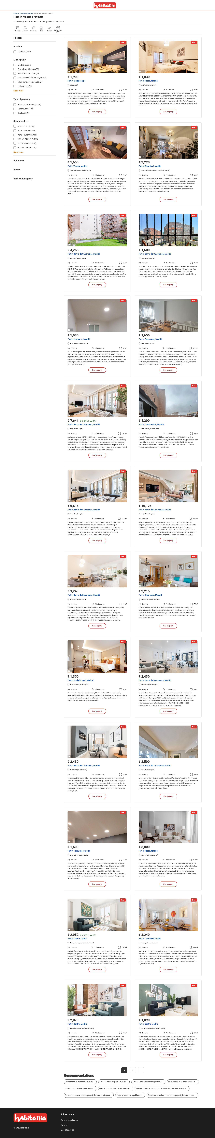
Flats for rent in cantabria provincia (79, 1088)
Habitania (16, 13)
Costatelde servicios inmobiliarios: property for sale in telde (171, 1095)
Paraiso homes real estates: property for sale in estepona (87, 1095)
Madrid (29, 13)
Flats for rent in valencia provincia (181, 1082)
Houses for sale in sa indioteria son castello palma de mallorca (161, 1088)
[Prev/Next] (69, 57)
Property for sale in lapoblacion (128, 1095)
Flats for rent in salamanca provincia (146, 1082)
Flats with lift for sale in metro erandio (114, 1088)
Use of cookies (67, 1130)
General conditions (69, 1120)
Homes (23, 13)
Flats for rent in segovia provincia (112, 1082)
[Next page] (141, 1070)
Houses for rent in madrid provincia (79, 1082)
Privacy (64, 1125)
